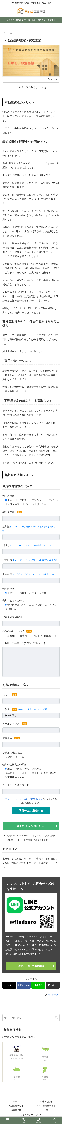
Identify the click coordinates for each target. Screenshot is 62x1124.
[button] (53, 985)
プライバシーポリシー (31, 1114)
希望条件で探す (16, 1105)
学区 (46, 1110)
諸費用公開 (16, 1110)
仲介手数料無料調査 (45, 1105)
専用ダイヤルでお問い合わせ (31, 826)
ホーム (16, 1101)
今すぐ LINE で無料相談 (31, 966)
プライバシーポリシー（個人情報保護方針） (23, 799)
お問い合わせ (46, 1101)
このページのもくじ (27, 87)
